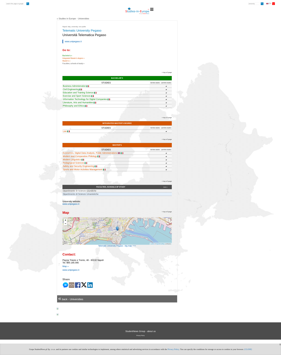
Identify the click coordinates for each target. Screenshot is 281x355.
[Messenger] (65, 286)
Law (65, 131)
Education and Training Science (78, 92)
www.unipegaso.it (73, 41)
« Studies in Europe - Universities (73, 18)
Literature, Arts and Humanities (78, 102)
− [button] (65, 223)
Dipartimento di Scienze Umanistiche (80, 194)
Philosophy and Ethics (73, 106)
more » (165, 187)
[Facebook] (77, 286)
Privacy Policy (173, 349)
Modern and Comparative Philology (80, 156)
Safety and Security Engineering (78, 166)
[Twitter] (84, 286)
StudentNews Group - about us (140, 331)
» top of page (167, 72)
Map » (65, 266)
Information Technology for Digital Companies (85, 99)
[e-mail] (71, 286)
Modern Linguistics (72, 159)
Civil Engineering (71, 89)
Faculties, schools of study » (73, 63)
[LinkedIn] (90, 286)
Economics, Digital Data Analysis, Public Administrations (90, 153)
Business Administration (74, 86)
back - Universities (70, 298)
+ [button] (65, 220)
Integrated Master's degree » (73, 58)
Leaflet (152, 244)
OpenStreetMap (160, 244)
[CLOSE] (248, 349)
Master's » (66, 61)
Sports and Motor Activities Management (82, 169)
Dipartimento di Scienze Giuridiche (79, 191)
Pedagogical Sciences (73, 163)
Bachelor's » (67, 56)
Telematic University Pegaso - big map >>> (117, 246)
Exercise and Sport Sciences (77, 96)
